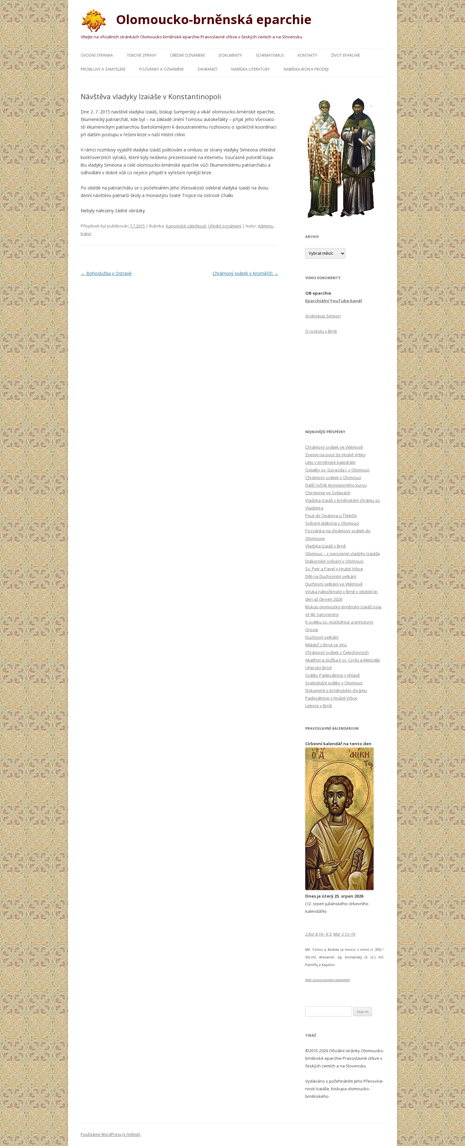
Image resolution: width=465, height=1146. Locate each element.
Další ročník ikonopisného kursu (336, 485)
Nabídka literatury (250, 69)
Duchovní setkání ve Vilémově (334, 584)
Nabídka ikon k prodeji (306, 69)
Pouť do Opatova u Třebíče (331, 515)
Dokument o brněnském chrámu (336, 690)
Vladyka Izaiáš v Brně (325, 546)
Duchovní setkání (321, 637)
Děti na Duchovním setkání (330, 576)
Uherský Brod (318, 667)
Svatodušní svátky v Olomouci (334, 683)
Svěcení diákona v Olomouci (332, 523)
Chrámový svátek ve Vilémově (334, 447)
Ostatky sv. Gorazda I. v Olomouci (337, 470)
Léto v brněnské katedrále (330, 462)
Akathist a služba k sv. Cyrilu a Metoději (342, 660)
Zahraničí (207, 69)
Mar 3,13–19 (344, 934)
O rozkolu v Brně (321, 331)
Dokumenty (230, 55)
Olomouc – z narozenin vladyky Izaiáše (342, 553)
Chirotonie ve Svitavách (327, 493)
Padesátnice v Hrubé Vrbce (331, 698)
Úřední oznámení (187, 55)
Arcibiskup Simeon (323, 316)
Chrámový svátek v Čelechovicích (337, 652)
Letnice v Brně (318, 705)
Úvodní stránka (97, 55)
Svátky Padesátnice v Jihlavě (332, 675)
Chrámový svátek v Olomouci (333, 477)
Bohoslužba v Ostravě (106, 273)
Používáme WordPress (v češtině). (111, 1134)
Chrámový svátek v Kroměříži (245, 273)
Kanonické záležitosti (186, 226)
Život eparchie (345, 55)
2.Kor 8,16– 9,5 (318, 934)
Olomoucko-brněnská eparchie (212, 19)
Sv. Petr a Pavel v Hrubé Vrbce (334, 569)
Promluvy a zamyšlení (103, 69)
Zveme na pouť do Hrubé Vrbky (335, 455)
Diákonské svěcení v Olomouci (334, 561)
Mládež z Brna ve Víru (326, 645)
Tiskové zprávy (141, 55)
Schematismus (270, 55)
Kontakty (307, 55)
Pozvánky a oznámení (161, 69)
